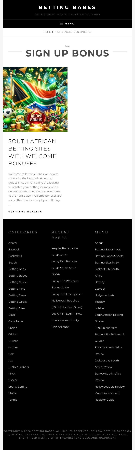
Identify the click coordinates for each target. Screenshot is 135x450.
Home (47, 32)
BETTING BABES (43, 431)
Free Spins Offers (106, 327)
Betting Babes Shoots (109, 256)
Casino (12, 327)
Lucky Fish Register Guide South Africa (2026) (64, 268)
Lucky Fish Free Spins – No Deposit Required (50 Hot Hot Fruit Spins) (67, 301)
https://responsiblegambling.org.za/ (86, 438)
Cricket (12, 334)
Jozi (10, 360)
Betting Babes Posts (108, 249)
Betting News (17, 295)
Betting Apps (17, 269)
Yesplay (100, 301)
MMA (11, 373)
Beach (12, 262)
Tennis (12, 399)
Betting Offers (17, 301)
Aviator (12, 242)
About (99, 242)
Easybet (100, 288)
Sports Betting (17, 386)
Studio (12, 393)
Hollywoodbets (104, 295)
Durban (13, 340)
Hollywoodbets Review (110, 386)
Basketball (15, 256)
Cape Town (15, 321)
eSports (13, 347)
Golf (11, 354)
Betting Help (16, 288)
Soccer (12, 380)
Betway (100, 282)
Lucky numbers (18, 367)
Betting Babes (67, 7)
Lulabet (100, 308)
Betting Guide (17, 282)
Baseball (13, 249)
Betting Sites (16, 308)
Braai (11, 314)
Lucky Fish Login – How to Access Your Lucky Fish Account (67, 320)
